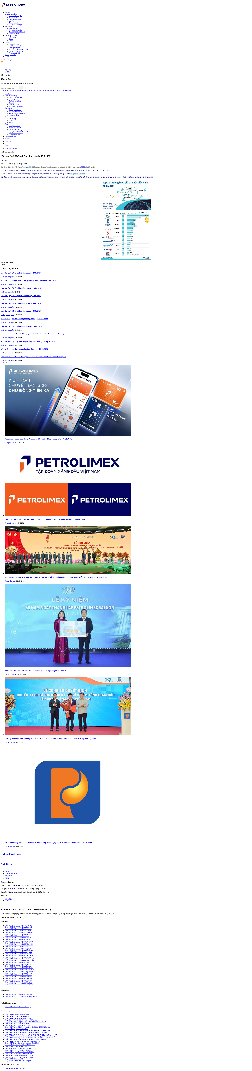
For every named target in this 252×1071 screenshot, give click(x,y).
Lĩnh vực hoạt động (11, 14)
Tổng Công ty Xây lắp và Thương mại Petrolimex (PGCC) (23, 1041)
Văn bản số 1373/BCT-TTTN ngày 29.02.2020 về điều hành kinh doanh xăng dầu (34, 334)
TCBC (83, 167)
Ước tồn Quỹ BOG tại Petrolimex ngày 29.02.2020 (21, 326)
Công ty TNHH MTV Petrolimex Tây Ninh (18, 973)
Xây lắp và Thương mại (16, 25)
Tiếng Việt (8, 70)
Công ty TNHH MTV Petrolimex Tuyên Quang (20, 971)
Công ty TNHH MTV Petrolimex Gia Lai (18, 934)
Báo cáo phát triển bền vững (17, 32)
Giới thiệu (8, 12)
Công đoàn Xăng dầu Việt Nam (15, 1068)
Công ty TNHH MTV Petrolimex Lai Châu (18, 946)
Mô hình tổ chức (6, 90)
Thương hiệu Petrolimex (63, 90)
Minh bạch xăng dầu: (7, 152)
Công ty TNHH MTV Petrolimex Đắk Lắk (18, 976)
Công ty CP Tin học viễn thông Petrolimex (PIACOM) (22, 1043)
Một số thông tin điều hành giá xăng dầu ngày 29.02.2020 (24, 319)
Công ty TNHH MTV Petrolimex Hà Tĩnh (18, 939)
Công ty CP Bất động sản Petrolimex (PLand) (19, 1055)
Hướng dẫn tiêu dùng (40, 90)
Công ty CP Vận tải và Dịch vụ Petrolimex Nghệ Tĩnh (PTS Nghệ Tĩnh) (27, 1030)
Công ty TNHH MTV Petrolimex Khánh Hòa (19, 945)
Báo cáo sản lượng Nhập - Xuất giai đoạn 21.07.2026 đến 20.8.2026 (28, 280)
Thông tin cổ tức (14, 33)
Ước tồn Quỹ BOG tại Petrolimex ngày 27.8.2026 (21, 273)
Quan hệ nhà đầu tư (15, 28)
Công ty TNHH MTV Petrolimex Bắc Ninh (18, 927)
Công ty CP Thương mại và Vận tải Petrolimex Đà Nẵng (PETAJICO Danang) (30, 1036)
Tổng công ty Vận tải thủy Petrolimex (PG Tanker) (21, 1020)
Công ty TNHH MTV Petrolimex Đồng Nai (18, 982)
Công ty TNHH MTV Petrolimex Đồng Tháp (19, 984)
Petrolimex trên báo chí (16, 51)
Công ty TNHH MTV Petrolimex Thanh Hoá (19, 968)
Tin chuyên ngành (14, 48)
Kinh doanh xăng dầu (15, 16)
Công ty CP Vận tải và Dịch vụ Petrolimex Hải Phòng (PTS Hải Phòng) (27, 1027)
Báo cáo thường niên (15, 30)
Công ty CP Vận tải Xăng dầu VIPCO (17, 1023)
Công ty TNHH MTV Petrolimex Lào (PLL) (19, 994)
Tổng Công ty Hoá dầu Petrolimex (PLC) (18, 1014)
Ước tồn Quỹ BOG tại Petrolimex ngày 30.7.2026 (21, 311)
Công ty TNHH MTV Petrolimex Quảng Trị (18, 962)
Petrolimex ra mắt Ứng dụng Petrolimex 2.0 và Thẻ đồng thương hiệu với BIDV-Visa (39, 439)
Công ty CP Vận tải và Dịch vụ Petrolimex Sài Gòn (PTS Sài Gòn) (26, 1032)
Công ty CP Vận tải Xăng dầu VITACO (17, 1025)
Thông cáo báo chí (14, 44)
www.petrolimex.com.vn (77, 174)
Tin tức (7, 42)
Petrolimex (25, 167)
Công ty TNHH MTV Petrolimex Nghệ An (18, 953)
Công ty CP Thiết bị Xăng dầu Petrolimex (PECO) (20, 1048)
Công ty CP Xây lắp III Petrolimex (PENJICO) (19, 1052)
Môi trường (12, 37)
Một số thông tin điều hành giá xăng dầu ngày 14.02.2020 (24, 349)
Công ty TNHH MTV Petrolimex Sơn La (18, 966)
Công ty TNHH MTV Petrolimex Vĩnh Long (19, 975)
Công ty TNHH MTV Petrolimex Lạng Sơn (18, 952)
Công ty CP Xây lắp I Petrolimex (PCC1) (18, 1050)
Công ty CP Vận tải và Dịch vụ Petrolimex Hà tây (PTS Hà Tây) (25, 1039)
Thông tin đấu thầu (14, 53)
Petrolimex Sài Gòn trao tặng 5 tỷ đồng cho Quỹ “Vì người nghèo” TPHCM (36, 670)
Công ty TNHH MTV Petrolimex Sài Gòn (18, 964)
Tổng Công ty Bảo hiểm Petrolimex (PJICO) (19, 1018)
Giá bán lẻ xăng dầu (7, 60)
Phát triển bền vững (11, 35)
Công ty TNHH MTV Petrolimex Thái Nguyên (19, 969)
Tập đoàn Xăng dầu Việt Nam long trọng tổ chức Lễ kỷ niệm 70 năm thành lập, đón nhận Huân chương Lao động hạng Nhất (56, 577)
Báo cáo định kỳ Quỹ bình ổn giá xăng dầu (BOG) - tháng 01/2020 (28, 341)
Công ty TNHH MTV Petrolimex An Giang (18, 925)
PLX (31, 167)
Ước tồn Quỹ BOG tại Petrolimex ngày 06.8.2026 (21, 303)
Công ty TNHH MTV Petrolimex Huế (17, 936)
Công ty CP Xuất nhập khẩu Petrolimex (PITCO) (20, 1053)
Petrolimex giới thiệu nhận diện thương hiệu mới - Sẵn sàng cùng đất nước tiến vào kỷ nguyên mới (45, 519)
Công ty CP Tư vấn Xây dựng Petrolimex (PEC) (20, 1045)
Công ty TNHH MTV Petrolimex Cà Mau (18, 930)
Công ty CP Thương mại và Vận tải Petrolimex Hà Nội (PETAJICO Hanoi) (29, 1038)
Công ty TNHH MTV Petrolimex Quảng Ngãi (19, 959)
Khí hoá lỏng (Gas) (15, 19)
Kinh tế (11, 40)
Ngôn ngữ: (4, 895)
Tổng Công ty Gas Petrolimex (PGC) (17, 1016)
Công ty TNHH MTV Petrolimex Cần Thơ (18, 932)
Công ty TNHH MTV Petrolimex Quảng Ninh (19, 961)
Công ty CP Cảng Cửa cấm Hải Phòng (17, 1029)
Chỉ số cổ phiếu (29, 90)
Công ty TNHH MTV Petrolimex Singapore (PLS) (21, 996)
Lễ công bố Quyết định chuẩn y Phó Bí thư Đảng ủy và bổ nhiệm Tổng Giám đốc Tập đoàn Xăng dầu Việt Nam (50, 738)
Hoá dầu (11, 21)
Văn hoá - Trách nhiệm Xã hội (18, 49)
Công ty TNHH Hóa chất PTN (14, 1059)
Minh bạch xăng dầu (15, 46)
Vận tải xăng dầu (14, 17)
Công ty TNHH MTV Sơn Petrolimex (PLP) (19, 1057)
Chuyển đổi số (51, 90)
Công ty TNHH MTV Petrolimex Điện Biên (18, 978)
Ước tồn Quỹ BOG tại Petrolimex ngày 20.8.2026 (21, 288)
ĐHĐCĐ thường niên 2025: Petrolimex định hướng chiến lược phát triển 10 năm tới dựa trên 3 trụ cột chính (48, 843)
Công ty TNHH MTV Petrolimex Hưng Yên (19, 941)
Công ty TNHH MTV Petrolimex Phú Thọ (18, 957)
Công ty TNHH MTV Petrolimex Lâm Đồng (19, 950)
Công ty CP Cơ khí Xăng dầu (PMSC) (17, 1046)
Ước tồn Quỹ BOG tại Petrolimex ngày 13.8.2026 (21, 296)
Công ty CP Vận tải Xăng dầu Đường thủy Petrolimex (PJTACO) (25, 1022)
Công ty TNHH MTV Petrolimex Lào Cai (18, 948)
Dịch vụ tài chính (14, 23)
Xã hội (11, 39)
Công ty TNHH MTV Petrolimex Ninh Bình (19, 955)
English (7, 72)
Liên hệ (7, 56)
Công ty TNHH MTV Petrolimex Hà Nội (18, 937)
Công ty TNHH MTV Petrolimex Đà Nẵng (18, 980)
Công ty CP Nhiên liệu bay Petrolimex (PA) (18, 1007)
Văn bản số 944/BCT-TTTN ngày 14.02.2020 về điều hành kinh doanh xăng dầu (33, 357)
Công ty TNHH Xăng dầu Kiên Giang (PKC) (19, 1061)
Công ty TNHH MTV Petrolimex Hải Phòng (19, 943)
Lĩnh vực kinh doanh (17, 90)
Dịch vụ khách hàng (11, 55)
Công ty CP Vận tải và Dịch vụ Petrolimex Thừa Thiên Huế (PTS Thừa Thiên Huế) (31, 1034)
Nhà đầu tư (8, 26)
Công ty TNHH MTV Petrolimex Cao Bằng (18, 929)
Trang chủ (8, 141)
